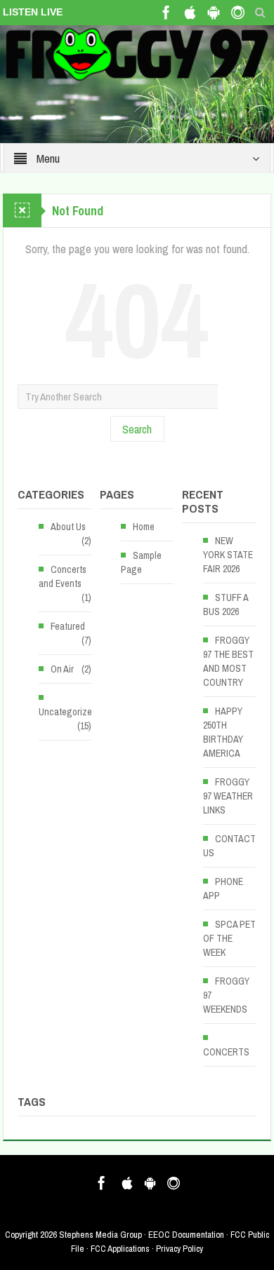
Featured (68, 626)
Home (144, 526)
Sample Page (141, 562)
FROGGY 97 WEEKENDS (226, 995)
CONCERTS (226, 1052)
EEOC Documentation (186, 1235)
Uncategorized (68, 711)
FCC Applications (120, 1249)
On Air (62, 669)
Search (137, 429)
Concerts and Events (62, 576)
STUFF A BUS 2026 (225, 604)
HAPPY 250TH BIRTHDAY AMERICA (223, 732)
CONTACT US (229, 845)
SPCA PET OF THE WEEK (229, 938)
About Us (68, 526)
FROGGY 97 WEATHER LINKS (228, 796)
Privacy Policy (179, 1249)
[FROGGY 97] (137, 53)
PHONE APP (223, 888)
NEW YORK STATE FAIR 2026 (228, 554)
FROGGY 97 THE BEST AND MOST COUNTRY (228, 661)
